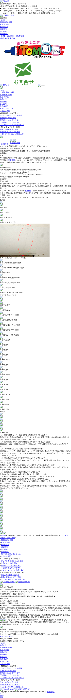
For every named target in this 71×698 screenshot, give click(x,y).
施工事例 (3, 29)
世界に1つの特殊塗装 (8, 118)
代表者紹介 (4, 34)
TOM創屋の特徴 (6, 22)
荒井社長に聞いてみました (11, 554)
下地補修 (28, 190)
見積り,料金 (4, 24)
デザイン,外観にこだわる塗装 (11, 115)
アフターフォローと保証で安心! (12, 125)
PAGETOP (2, 695)
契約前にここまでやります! (10, 120)
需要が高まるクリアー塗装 (10, 132)
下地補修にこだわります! (9, 122)
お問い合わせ (5, 645)
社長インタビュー (6, 108)
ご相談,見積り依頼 (7, 92)
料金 (11, 143)
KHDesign (50, 692)
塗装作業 (11, 160)
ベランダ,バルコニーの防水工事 (12, 134)
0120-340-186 (6, 636)
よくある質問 (5, 111)
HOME (2, 20)
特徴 (6, 144)
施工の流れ (4, 27)
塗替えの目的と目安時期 (9, 129)
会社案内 (3, 31)
